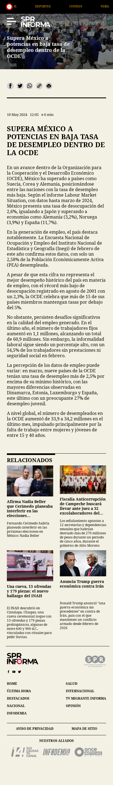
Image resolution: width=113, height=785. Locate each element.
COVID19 (56, 6)
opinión (73, 705)
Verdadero (90, 6)
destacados (18, 698)
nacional (16, 705)
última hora (19, 691)
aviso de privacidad (34, 729)
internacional (80, 691)
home (12, 683)
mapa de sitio (84, 729)
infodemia (17, 713)
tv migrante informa (86, 698)
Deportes (24, 6)
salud (71, 683)
